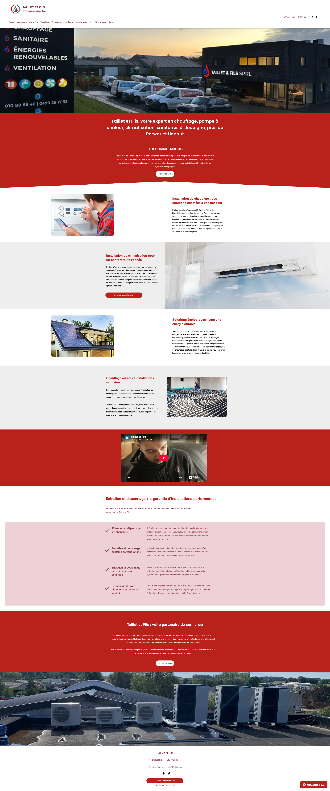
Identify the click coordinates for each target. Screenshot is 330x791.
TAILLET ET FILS (34, 7)
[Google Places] (312, 17)
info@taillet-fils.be (289, 17)
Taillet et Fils (165, 753)
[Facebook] (316, 17)
